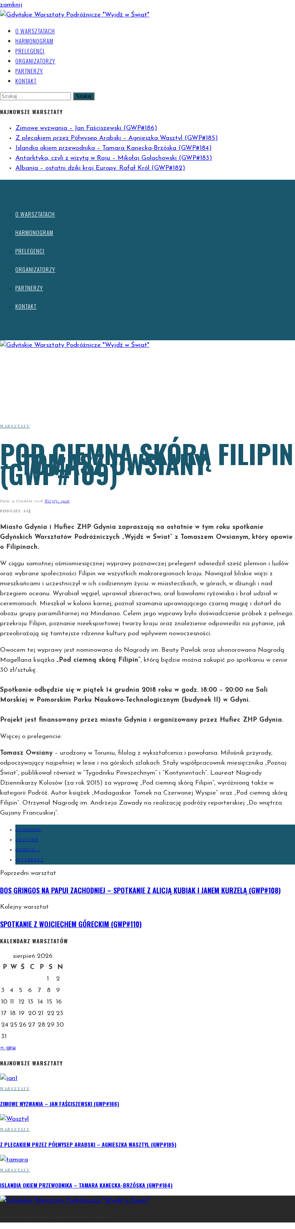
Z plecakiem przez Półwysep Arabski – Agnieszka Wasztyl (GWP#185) (116, 138)
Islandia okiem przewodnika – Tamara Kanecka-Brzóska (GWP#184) (113, 148)
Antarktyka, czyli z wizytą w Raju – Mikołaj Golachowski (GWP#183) (113, 158)
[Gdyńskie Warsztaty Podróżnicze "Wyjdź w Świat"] (74, 15)
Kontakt (25, 80)
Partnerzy (29, 70)
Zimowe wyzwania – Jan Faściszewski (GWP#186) (86, 128)
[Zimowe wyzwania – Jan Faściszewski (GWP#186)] (8, 1078)
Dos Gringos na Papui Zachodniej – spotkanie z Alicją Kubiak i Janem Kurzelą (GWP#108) (140, 890)
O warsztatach (35, 31)
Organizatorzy (35, 60)
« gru (8, 1047)
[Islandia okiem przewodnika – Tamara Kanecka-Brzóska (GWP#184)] (14, 1159)
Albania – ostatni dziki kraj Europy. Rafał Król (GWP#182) (100, 168)
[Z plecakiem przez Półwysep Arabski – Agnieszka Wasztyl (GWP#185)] (14, 1119)
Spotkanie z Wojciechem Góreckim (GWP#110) (71, 924)
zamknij (11, 5)
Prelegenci (30, 50)
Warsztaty (15, 426)
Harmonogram (34, 40)
